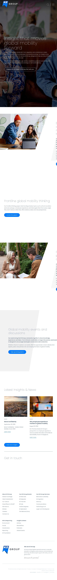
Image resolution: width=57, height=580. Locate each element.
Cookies (34, 569)
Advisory (38, 501)
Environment (6, 523)
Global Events (21, 530)
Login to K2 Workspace (42, 509)
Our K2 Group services (43, 494)
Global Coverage (7, 496)
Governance (6, 528)
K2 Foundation (6, 533)
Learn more (7, 431)
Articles (19, 523)
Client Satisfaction (7, 499)
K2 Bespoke (22, 499)
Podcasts (19, 528)
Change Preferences (42, 569)
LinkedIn (39, 572)
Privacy (29, 569)
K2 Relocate (22, 496)
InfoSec (4, 509)
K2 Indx (21, 504)
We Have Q (5, 506)
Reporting (5, 530)
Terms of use (51, 569)
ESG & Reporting (7, 520)
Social (4, 525)
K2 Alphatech (23, 509)
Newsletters (20, 525)
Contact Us (5, 514)
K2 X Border (22, 501)
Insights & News (21, 520)
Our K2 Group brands (25, 494)
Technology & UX (41, 506)
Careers (4, 511)
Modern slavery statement (48, 570)
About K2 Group (7, 494)
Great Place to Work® (8, 504)
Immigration (39, 499)
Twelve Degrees (23, 506)
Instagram (46, 572)
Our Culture (5, 501)
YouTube (52, 572)
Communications (41, 504)
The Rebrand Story (24, 511)
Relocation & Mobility (42, 496)
